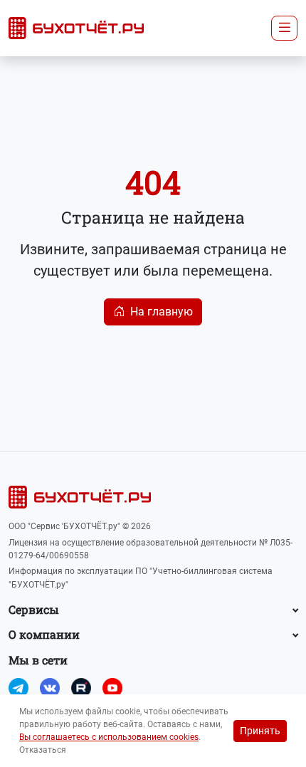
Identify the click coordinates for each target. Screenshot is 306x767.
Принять (260, 730)
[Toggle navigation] (284, 28)
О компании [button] (44, 634)
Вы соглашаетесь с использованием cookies (109, 737)
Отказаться (42, 750)
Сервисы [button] (34, 609)
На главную (161, 311)
